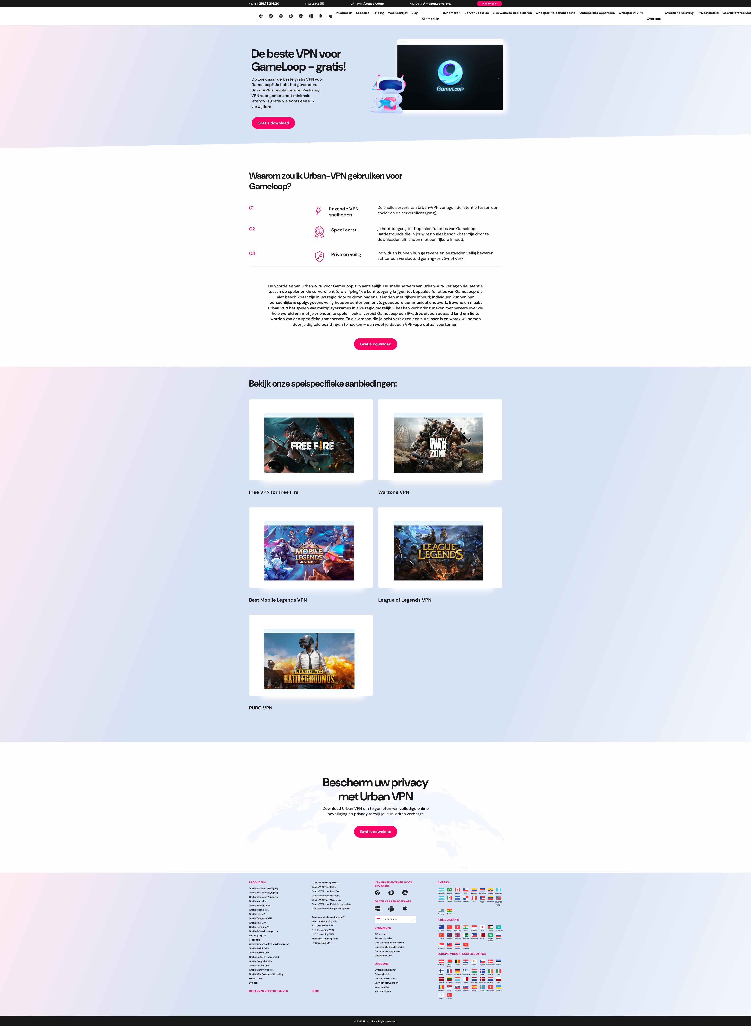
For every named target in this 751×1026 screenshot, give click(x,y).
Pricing (378, 13)
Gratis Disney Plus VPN (261, 969)
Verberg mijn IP (257, 935)
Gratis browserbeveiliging (263, 888)
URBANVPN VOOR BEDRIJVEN (268, 991)
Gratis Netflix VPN (259, 965)
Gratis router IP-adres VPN (264, 957)
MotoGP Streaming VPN (325, 938)
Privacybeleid (708, 13)
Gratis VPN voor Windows (263, 897)
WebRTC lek (255, 978)
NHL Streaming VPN (323, 930)
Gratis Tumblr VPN (259, 927)
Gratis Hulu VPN (258, 914)
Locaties (362, 13)
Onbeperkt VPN (631, 13)
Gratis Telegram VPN (260, 918)
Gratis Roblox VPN (259, 952)
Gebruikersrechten (385, 978)
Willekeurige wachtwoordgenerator (269, 944)
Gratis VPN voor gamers (325, 882)
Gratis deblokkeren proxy (263, 931)
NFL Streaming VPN (323, 925)
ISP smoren (452, 13)
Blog (414, 13)
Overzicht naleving (679, 13)
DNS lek (253, 982)
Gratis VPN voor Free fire (326, 891)
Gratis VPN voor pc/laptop (264, 892)
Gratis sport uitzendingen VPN (329, 917)
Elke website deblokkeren (512, 13)
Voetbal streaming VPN (325, 921)
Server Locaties (476, 13)
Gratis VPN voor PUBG (324, 887)
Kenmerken (383, 928)
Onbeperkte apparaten (597, 13)
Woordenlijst (398, 13)
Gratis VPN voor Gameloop (327, 899)
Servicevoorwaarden (386, 982)
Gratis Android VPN (260, 905)
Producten (344, 13)
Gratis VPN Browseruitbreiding (266, 974)
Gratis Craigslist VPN (260, 961)
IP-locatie (254, 939)
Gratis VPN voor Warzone (326, 895)
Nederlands (390, 919)
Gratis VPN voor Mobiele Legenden (331, 904)
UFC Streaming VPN (323, 934)
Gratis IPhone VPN (259, 909)
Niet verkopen (383, 991)
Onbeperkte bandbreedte (556, 13)
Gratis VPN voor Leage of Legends (331, 908)
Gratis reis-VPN (258, 922)
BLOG (315, 991)
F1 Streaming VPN (321, 942)
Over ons (381, 964)
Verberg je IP (489, 3)
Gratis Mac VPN (257, 901)
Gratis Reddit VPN (259, 948)
